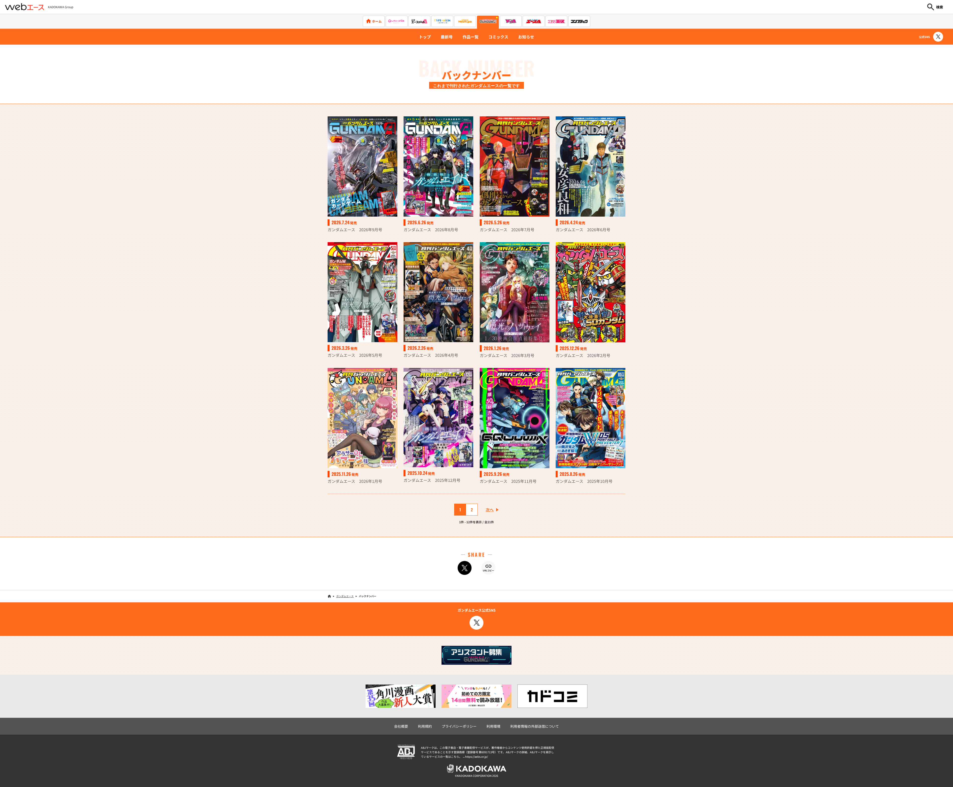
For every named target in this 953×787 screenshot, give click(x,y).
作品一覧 (470, 37)
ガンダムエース (345, 596)
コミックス (498, 37)
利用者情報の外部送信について (534, 726)
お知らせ (526, 37)
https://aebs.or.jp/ (476, 756)
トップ (425, 37)
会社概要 (401, 726)
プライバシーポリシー (459, 726)
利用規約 (425, 726)
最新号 (447, 37)
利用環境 (493, 726)
